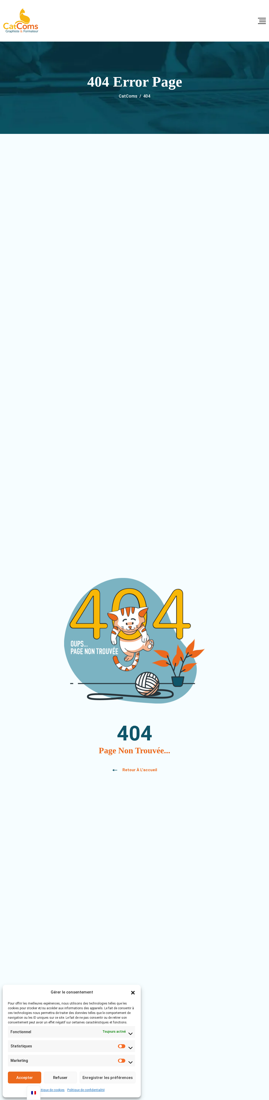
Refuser (60, 1077)
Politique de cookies (50, 1090)
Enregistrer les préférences (107, 1077)
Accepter (24, 1077)
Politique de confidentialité (86, 1090)
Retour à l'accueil (139, 770)
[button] (133, 992)
